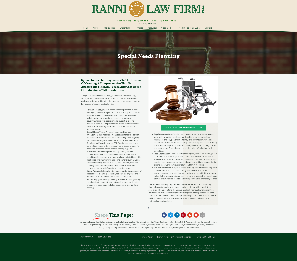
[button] (164, 215)
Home (85, 28)
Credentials (125, 28)
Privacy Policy (147, 237)
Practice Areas (109, 28)
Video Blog (166, 28)
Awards (140, 28)
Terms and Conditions (205, 237)
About (95, 28)
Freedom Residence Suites (189, 28)
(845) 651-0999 (149, 23)
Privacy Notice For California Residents (174, 237)
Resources (152, 28)
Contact (208, 28)
